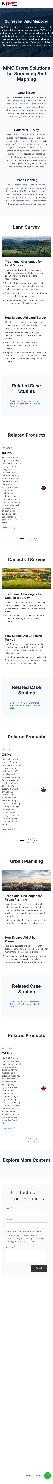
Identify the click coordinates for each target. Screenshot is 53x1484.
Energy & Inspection (17, 1241)
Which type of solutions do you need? (23, 1231)
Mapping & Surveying (34, 1238)
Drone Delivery (30, 1235)
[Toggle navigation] (48, 3)
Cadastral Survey (26, 130)
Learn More (7, 492)
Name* (9, 1208)
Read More (13, 487)
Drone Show (13, 1235)
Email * (9, 1220)
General (33, 1241)
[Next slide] (34, 538)
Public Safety (14, 1238)
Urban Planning (27, 180)
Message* (10, 1247)
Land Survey (27, 92)
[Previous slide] (28, 538)
